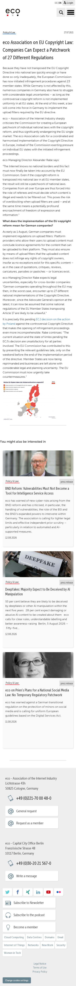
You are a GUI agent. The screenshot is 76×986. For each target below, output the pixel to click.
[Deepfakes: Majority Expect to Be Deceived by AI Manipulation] (38, 564)
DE (56, 2)
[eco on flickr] (59, 893)
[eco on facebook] (18, 893)
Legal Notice (40, 963)
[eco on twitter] (7, 893)
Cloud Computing (14, 937)
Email (60, 937)
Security (60, 945)
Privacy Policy (40, 971)
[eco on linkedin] (38, 893)
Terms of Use (39, 967)
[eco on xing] (28, 893)
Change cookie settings (16, 980)
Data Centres (34, 937)
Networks (33, 945)
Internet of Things (14, 945)
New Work (47, 945)
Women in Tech (12, 952)
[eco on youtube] (48, 893)
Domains (49, 937)
